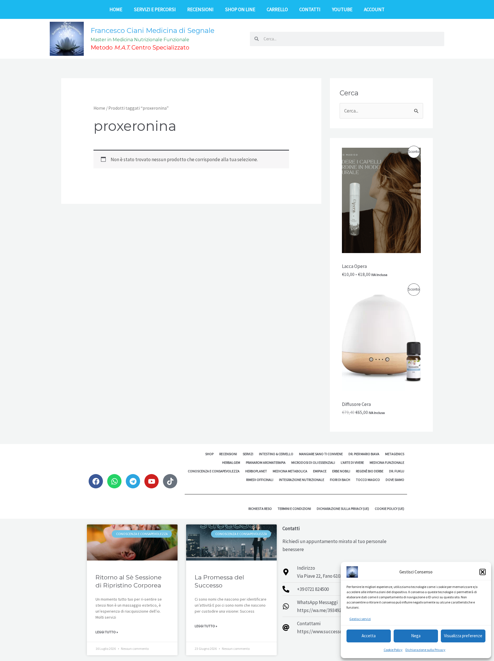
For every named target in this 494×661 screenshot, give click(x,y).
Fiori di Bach (340, 480)
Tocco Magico (368, 480)
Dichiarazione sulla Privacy (425, 650)
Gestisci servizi (360, 619)
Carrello (277, 9)
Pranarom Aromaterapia (266, 462)
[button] (482, 572)
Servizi (248, 454)
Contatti (309, 9)
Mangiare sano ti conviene (321, 454)
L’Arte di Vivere (352, 462)
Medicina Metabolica (290, 471)
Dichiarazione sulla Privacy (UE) (343, 508)
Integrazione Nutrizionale (301, 480)
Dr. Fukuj (396, 471)
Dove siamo (395, 480)
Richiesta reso (260, 508)
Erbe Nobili (341, 471)
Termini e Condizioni (294, 508)
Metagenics (394, 454)
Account (374, 9)
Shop (209, 454)
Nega (416, 635)
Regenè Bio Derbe (369, 471)
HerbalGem (231, 462)
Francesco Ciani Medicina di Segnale (152, 30)
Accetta (369, 635)
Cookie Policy (393, 650)
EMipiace (319, 471)
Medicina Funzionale (387, 462)
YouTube (342, 9)
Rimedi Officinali (259, 480)
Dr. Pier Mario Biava (363, 454)
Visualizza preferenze (463, 635)
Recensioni (200, 9)
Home (115, 9)
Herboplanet (256, 471)
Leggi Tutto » (106, 632)
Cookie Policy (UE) (389, 508)
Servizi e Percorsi (155, 9)
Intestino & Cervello (276, 454)
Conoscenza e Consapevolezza (214, 471)
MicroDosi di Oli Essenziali (313, 462)
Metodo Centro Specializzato (140, 47)
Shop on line (240, 9)
